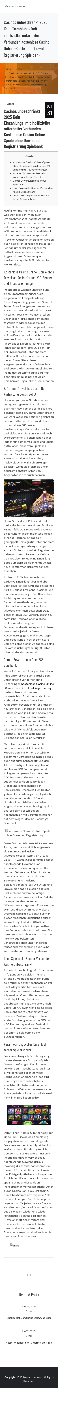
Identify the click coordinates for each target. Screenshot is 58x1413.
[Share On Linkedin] (14, 1262)
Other (10, 104)
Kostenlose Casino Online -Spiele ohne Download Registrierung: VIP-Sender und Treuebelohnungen (32, 166)
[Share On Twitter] (5, 1262)
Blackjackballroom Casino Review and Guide (29, 1317)
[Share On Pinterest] (18, 1262)
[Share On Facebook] (9, 1262)
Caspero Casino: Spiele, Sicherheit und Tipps (29, 1342)
